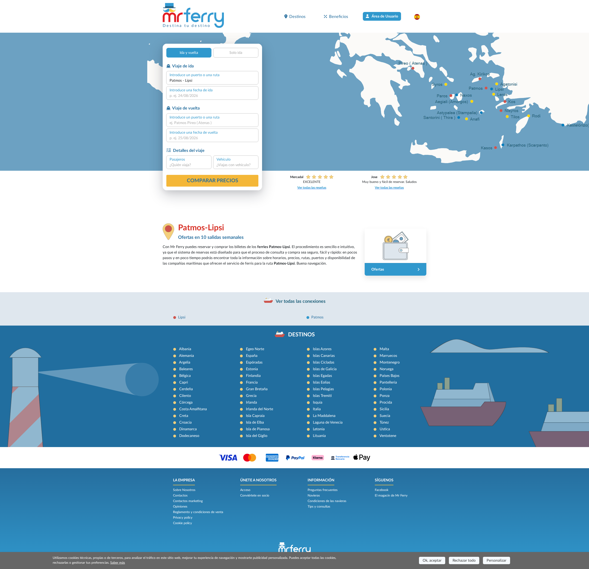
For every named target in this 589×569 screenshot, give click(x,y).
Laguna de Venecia (328, 422)
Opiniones (180, 506)
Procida (386, 402)
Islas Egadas (322, 376)
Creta (183, 416)
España (251, 356)
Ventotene (387, 436)
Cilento (185, 396)
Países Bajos (389, 376)
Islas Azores (322, 349)
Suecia (385, 416)
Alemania (186, 356)
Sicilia (384, 409)
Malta (384, 349)
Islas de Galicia (325, 369)
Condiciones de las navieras (327, 501)
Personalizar (496, 560)
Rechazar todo (464, 560)
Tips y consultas (319, 506)
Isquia (317, 402)
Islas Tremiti (322, 396)
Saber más (117, 562)
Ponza (385, 396)
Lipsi (181, 317)
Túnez (384, 422)
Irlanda (251, 402)
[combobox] (212, 80)
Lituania (319, 436)
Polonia (386, 389)
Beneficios (338, 17)
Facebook (381, 490)
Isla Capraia (255, 416)
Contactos (180, 495)
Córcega (186, 402)
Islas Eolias (321, 382)
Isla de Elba (255, 422)
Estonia (252, 369)
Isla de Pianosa (258, 429)
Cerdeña (186, 389)
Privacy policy (182, 517)
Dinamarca (188, 429)
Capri (183, 382)
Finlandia (253, 376)
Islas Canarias (324, 356)
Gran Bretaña (257, 389)
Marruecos (388, 356)
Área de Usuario (384, 16)
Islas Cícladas (323, 362)
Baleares (186, 369)
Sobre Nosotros (184, 490)
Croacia (185, 422)
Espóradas (254, 362)
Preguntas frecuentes (323, 490)
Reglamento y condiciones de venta (198, 512)
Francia (252, 382)
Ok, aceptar (432, 560)
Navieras (314, 495)
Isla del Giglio (256, 436)
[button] (419, 17)
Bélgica (185, 376)
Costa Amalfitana (193, 409)
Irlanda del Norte (259, 409)
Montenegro (390, 362)
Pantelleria (388, 382)
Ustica (385, 429)
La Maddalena (324, 416)
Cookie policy (182, 523)
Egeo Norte (255, 349)
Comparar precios (212, 180)
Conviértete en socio (254, 495)
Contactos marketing (188, 501)
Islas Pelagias (323, 389)
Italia (317, 409)
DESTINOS (301, 335)
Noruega (386, 369)
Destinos (297, 17)
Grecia (251, 396)
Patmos (317, 317)
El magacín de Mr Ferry (391, 495)
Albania (185, 349)
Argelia (184, 362)
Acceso (245, 490)
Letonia (319, 429)
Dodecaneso (189, 436)
